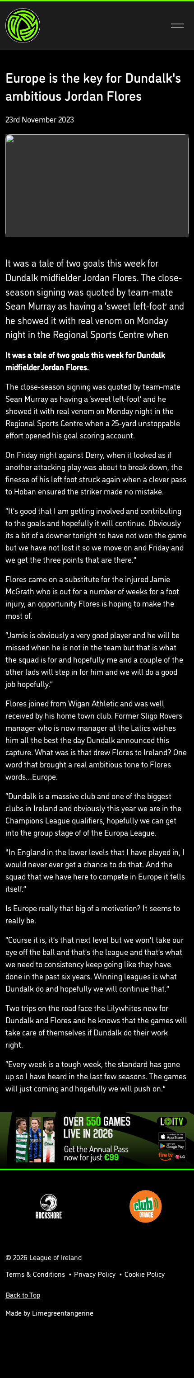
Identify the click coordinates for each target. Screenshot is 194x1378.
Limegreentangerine (62, 1312)
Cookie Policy (145, 1274)
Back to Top (22, 1294)
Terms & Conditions (35, 1274)
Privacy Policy (94, 1274)
